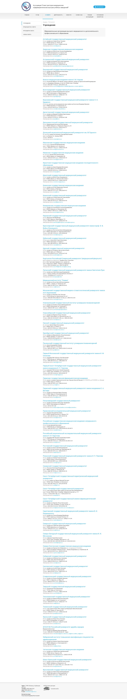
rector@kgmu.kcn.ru (58, 202)
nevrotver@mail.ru (57, 593)
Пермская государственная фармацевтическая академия (65, 378)
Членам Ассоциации (89, 16)
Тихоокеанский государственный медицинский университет (66, 597)
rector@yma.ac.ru (57, 676)
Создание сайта (55, 688)
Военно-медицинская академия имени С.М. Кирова (63, 80)
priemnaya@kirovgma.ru (59, 222)
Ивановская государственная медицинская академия (64, 143)
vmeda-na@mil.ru (79, 86)
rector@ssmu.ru (57, 563)
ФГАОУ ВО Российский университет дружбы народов (63, 627)
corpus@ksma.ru (57, 245)
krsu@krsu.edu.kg (66, 266)
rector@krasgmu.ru (57, 234)
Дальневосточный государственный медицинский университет (68, 122)
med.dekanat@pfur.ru (58, 633)
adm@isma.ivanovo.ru (58, 149)
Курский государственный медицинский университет (64, 248)
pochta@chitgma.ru (58, 656)
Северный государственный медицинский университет (64, 524)
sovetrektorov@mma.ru (30, 691)
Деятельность (58, 15)
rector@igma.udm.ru (58, 159)
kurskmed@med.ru (57, 255)
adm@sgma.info (57, 573)
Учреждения (26, 23)
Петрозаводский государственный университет (61, 401)
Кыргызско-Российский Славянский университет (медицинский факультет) (72, 258)
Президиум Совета (28, 30)
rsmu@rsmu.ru (56, 442)
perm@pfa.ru (56, 385)
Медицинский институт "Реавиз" (55, 280)
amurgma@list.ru (57, 56)
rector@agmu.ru (57, 46)
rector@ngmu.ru (57, 319)
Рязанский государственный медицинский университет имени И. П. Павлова (73, 456)
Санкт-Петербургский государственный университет (63, 489)
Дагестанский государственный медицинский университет (66, 112)
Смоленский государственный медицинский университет (65, 566)
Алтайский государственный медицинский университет (65, 39)
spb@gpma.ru (56, 485)
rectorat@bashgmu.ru (58, 76)
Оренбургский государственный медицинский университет (66, 333)
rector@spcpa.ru (70, 507)
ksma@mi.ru (56, 192)
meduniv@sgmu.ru (57, 520)
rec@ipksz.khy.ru (57, 646)
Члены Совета (27, 34)
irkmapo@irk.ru (56, 171)
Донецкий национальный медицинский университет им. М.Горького (69, 132)
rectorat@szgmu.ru (58, 542)
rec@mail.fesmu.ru (57, 129)
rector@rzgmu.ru (57, 462)
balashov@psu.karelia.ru (59, 407)
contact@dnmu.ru (57, 139)
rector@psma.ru (57, 397)
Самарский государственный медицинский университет (65, 466)
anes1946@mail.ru (57, 266)
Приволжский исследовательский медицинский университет (67, 411)
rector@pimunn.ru (57, 417)
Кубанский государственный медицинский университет (64, 238)
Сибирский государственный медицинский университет (65, 556)
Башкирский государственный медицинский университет (65, 69)
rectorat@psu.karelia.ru (70, 407)
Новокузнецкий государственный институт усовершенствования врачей (71, 303)
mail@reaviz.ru (56, 287)
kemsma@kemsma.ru (58, 212)
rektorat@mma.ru (57, 362)
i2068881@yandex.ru (69, 86)
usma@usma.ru (57, 623)
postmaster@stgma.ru (58, 583)
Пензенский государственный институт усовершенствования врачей (70, 343)
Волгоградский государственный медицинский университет (66, 90)
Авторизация (100, 6)
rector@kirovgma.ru (70, 222)
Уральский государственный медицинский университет (65, 617)
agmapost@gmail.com (67, 66)
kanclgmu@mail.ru (57, 276)
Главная (27, 15)
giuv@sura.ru (56, 350)
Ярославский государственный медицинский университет (65, 670)
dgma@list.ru (56, 119)
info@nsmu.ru (56, 530)
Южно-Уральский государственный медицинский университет (67, 660)
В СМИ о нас (79, 15)
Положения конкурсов (100, 16)
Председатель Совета (29, 27)
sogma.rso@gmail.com (58, 552)
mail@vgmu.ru (56, 603)
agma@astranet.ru (57, 66)
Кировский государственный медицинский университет (65, 216)
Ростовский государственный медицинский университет (65, 446)
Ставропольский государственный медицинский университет (67, 576)
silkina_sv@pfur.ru (78, 633)
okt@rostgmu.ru (57, 452)
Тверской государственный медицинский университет (64, 587)
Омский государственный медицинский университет (63, 323)
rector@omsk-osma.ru (58, 329)
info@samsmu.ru (57, 472)
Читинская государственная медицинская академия (63, 649)
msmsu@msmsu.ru (58, 299)
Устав (37, 15)
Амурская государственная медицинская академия (63, 49)
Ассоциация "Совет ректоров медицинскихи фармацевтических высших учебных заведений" (50, 6)
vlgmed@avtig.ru (57, 96)
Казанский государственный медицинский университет (65, 195)
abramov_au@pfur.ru (69, 633)
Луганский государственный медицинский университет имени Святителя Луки (74, 270)
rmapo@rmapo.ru (57, 430)
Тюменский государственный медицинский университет (65, 607)
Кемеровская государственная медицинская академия (64, 206)
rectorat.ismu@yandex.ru (59, 182)
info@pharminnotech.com (59, 507)
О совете (47, 15)
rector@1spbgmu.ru (58, 374)
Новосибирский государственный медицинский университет (67, 313)
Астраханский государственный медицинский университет (66, 59)
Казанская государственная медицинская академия (63, 185)
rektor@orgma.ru (57, 339)
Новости (68, 15)
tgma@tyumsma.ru (57, 613)
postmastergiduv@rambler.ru (60, 309)
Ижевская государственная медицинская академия (63, 153)
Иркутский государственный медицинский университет (64, 175)
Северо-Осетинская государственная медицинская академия (67, 546)
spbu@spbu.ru (56, 495)
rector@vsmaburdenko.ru (59, 109)
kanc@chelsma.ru (57, 666)
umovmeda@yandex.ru (58, 86)
